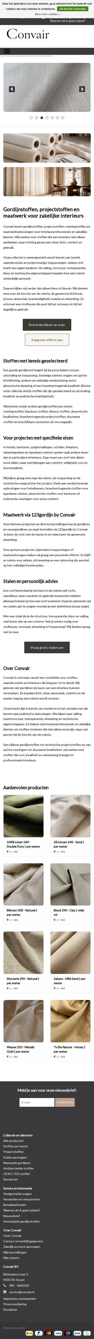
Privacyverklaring (14, 1304)
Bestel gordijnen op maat (47, 325)
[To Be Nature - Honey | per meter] (70, 1021)
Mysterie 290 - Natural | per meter (23, 981)
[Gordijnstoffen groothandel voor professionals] (47, 35)
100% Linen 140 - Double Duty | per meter (23, 844)
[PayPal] (38, 1333)
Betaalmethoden (14, 1205)
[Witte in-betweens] (47, 87)
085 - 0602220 (19, 1285)
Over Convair (12, 1235)
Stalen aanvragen (15, 1157)
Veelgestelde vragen (17, 1194)
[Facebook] (39, 1115)
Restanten (10, 1179)
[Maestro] (67, 1333)
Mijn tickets (11, 1258)
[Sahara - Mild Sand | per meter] (70, 952)
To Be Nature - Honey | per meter (69, 1049)
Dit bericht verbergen (72, 9)
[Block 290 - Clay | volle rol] (70, 884)
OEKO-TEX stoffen (16, 1174)
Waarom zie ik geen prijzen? (67, 21)
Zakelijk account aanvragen (21, 1246)
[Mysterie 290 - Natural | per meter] (23, 952)
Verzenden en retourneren (21, 1199)
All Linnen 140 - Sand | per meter (69, 844)
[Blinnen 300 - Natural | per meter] (23, 884)
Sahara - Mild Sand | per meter (69, 981)
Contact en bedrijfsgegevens (23, 1241)
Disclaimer (10, 1309)
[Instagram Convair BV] (54, 1115)
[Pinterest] (47, 1115)
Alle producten (13, 1141)
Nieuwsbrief (11, 1216)
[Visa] (57, 1333)
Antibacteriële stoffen (18, 1168)
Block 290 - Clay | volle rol (69, 912)
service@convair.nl (21, 1292)
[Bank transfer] (77, 1333)
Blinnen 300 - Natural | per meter (22, 912)
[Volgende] (82, 89)
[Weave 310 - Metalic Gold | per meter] (23, 1021)
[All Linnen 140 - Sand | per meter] (70, 816)
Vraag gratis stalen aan (46, 647)
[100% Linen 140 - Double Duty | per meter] (23, 816)
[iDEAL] (28, 1333)
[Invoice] (86, 1333)
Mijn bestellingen (15, 1252)
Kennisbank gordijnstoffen (21, 1221)
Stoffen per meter (15, 1146)
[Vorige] (12, 89)
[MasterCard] (48, 1333)
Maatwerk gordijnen (17, 1163)
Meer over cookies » (47, 14)
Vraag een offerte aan (47, 340)
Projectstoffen (13, 1151)
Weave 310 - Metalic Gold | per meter (21, 1049)
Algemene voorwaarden (19, 1298)
